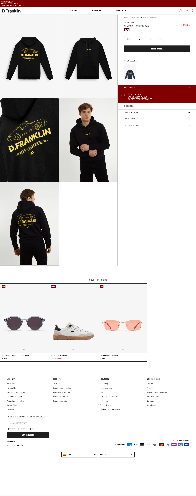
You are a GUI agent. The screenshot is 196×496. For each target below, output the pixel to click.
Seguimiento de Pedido (15, 397)
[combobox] (79, 454)
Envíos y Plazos (12, 388)
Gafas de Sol (151, 384)
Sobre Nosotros (106, 388)
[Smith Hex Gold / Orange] (122, 318)
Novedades (151, 401)
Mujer (23, 429)
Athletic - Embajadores (108, 397)
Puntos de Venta (106, 405)
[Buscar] (180, 11)
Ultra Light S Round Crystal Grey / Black (17, 355)
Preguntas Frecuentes (15, 401)
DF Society (104, 384)
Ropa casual (136, 17)
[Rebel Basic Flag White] (73, 318)
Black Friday (151, 405)
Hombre (12, 429)
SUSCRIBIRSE (28, 435)
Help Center (11, 384)
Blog (101, 392)
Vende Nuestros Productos (110, 410)
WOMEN (126, 17)
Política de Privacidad (61, 392)
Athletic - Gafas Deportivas (157, 392)
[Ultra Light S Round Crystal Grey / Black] (24, 318)
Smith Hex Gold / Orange (109, 355)
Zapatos (150, 388)
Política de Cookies (60, 397)
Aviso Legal (57, 384)
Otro (33, 429)
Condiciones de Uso (60, 401)
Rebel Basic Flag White (59, 355)
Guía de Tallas (12, 405)
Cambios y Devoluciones (16, 392)
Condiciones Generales (62, 388)
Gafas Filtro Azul (153, 397)
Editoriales (104, 401)
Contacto (10, 410)
